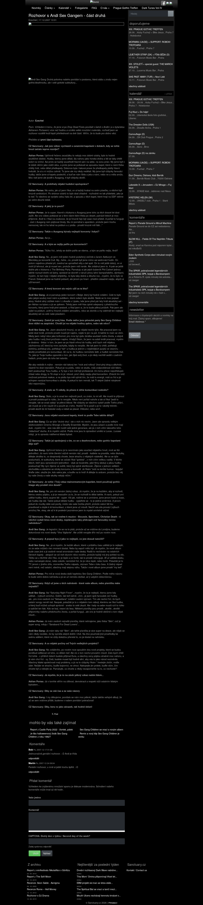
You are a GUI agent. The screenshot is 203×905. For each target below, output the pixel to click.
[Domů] (94, 1)
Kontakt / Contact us (137, 870)
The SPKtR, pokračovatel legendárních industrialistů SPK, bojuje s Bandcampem (149, 272)
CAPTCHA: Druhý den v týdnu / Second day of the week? (59, 836)
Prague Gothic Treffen (125, 8)
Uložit (35, 853)
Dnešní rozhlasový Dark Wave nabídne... (97, 870)
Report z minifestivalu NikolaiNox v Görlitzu (48, 870)
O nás (104, 8)
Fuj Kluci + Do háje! (138, 111)
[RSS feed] (167, 2)
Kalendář (64, 8)
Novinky (36, 8)
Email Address (137, 321)
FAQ (94, 8)
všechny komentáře (138, 302)
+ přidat (168, 93)
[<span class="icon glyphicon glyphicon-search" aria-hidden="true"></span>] (171, 14)
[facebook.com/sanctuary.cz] (163, 2)
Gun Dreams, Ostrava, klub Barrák (146, 175)
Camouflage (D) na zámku (142, 153)
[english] (171, 2)
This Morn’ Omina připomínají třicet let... (97, 876)
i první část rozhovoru (51, 139)
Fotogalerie (81, 8)
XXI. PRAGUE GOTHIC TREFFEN (146, 29)
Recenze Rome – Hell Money (41, 889)
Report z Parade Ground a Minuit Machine (150, 223)
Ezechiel (39, 120)
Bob (31, 749)
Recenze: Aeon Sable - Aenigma (43, 882)
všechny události (137, 86)
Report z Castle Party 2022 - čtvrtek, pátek (51, 729)
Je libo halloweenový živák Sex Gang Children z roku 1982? (48, 735)
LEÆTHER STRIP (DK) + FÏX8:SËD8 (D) (149, 54)
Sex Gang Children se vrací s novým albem (101, 729)
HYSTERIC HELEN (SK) (141, 197)
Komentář (34, 809)
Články (49, 8)
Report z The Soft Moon (39, 876)
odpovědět (34, 758)
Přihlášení (112, 902)
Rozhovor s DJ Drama (38, 895)
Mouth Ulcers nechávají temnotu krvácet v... (99, 895)
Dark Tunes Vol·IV (152, 8)
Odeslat (135, 335)
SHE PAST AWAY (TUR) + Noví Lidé (147, 76)
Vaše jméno (35, 797)
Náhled (46, 853)
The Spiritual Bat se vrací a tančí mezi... (97, 889)
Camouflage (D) (137, 134)
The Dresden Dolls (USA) (141, 124)
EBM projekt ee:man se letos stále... (95, 882)
